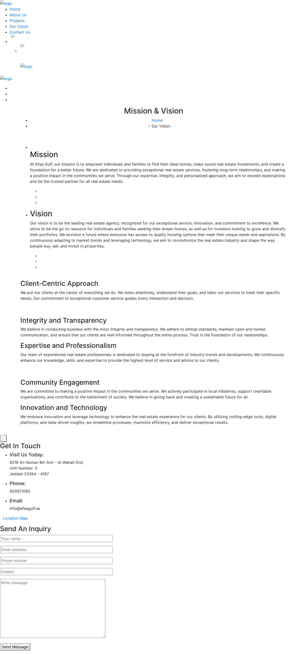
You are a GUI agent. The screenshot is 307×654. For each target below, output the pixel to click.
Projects (17, 20)
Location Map (15, 518)
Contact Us (20, 32)
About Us (18, 14)
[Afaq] (6, 2)
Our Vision (19, 26)
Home (15, 9)
